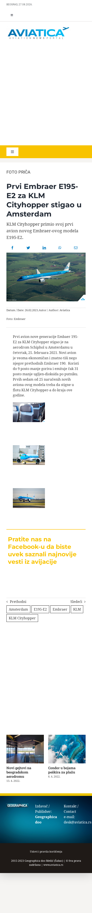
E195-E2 (40, 609)
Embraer (60, 609)
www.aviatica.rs (53, 865)
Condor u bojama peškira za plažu (62, 770)
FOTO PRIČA (18, 172)
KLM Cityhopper (22, 618)
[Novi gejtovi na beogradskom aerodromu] (25, 737)
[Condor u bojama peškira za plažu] (67, 737)
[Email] (76, 247)
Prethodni (18, 601)
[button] (7, 759)
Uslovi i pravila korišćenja (46, 851)
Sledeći (76, 601)
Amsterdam (18, 609)
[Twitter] (28, 247)
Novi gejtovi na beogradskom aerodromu (18, 772)
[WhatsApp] (60, 247)
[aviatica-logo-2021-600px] (38, 27)
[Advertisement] (46, 93)
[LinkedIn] (44, 247)
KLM (77, 609)
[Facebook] (12, 247)
